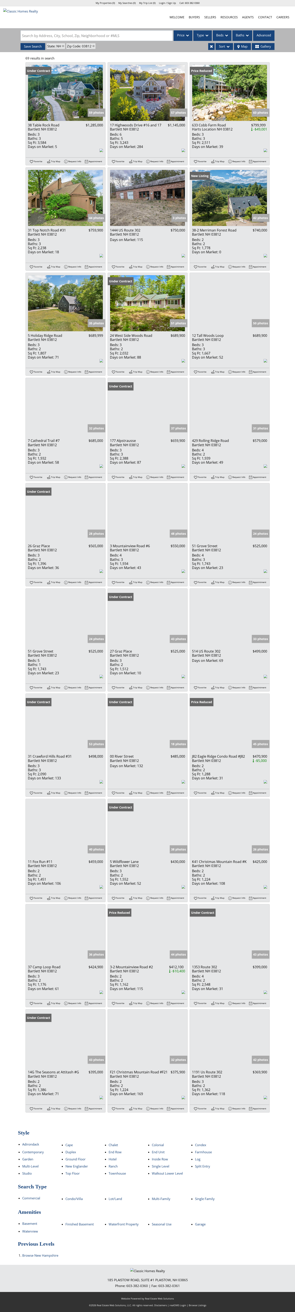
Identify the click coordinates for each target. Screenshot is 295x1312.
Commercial (31, 1198)
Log (197, 1159)
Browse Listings (197, 1305)
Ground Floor (75, 1159)
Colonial (158, 1145)
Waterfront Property (124, 1224)
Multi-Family (161, 1199)
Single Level (160, 1166)
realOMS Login (178, 1305)
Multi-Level (30, 1166)
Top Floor (72, 1173)
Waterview (30, 1231)
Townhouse (117, 1173)
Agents (248, 17)
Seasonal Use (161, 1224)
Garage (200, 1224)
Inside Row (160, 1159)
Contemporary (33, 1152)
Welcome (177, 17)
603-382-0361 (169, 1286)
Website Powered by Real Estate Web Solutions (147, 1298)
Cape (69, 1145)
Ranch (113, 1166)
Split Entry (202, 1166)
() (105, 3)
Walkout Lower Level (167, 1173)
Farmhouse (203, 1152)
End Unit (158, 1152)
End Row (115, 1152)
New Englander (76, 1166)
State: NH (54, 46)
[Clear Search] (211, 46)
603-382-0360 (192, 3)
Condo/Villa (74, 1199)
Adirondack (30, 1144)
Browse (40, 1255)
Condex (200, 1145)
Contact (265, 17)
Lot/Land (115, 1199)
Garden (27, 1159)
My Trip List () (147, 3)
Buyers (194, 17)
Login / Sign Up (167, 3)
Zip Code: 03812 (79, 46)
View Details (65, 93)
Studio (27, 1173)
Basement (29, 1223)
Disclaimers (160, 1305)
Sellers (210, 17)
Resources (229, 17)
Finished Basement (79, 1224)
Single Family (205, 1199)
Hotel (113, 1159)
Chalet (113, 1145)
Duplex (70, 1152)
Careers (282, 17)
